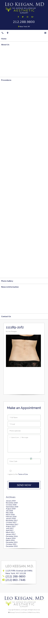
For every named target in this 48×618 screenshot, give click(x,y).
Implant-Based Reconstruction (14, 174)
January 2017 (11, 534)
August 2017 (10, 526)
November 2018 (12, 503)
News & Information (10, 287)
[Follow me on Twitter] (22, 17)
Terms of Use (23, 474)
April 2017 (9, 530)
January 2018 (11, 518)
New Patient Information (12, 298)
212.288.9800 (24, 22)
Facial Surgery (7, 204)
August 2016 (10, 538)
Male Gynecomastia (9, 157)
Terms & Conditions (21, 612)
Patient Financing (8, 304)
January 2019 (11, 501)
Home (3, 38)
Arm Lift (4, 109)
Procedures (6, 80)
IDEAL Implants (7, 145)
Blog (3, 292)
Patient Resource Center (11, 310)
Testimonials (6, 74)
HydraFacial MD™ (9, 263)
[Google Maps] (7, 33)
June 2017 (10, 528)
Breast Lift (6, 127)
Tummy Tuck (6, 97)
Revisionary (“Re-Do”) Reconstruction (17, 186)
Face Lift (5, 210)
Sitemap (12, 612)
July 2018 (9, 511)
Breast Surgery (7, 121)
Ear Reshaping (7, 233)
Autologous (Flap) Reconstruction (15, 168)
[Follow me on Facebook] (17, 17)
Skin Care (5, 275)
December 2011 (12, 542)
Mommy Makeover (9, 151)
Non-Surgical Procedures (12, 239)
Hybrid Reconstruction (11, 180)
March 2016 (10, 540)
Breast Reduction (8, 133)
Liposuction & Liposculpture (13, 91)
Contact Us (6, 316)
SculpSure (5, 115)
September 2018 (12, 507)
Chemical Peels (7, 257)
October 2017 (11, 522)
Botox (4, 245)
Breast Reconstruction (11, 162)
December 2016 (12, 536)
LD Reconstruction (9, 192)
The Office (5, 62)
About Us (5, 44)
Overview (5, 50)
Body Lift (5, 103)
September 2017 (12, 524)
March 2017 (10, 532)
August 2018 (10, 509)
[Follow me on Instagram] (26, 17)
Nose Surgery (7, 227)
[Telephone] (2, 33)
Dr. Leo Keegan (7, 56)
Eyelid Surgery (7, 222)
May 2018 (9, 513)
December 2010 (12, 546)
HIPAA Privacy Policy (34, 612)
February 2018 (11, 517)
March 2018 (10, 515)
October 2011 (11, 544)
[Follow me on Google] (32, 17)
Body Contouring (8, 86)
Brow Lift (5, 216)
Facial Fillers (6, 251)
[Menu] (45, 33)
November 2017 (12, 520)
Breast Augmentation (10, 139)
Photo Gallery (7, 281)
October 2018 (11, 505)
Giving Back (6, 68)
